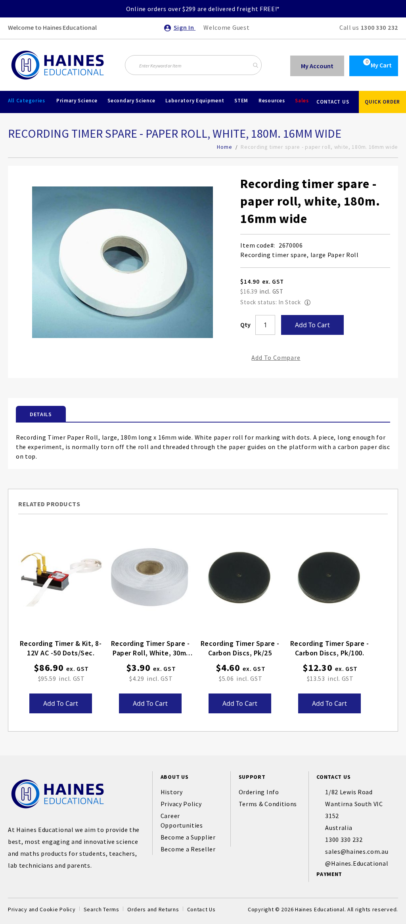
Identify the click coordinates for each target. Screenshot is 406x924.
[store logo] (57, 65)
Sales (302, 100)
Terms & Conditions (268, 804)
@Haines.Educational (356, 863)
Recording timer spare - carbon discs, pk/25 (240, 648)
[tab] (41, 414)
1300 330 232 (379, 27)
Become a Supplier (188, 837)
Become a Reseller (188, 849)
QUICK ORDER (382, 101)
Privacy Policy (181, 804)
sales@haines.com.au (356, 851)
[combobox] (193, 65)
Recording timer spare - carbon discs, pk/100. (329, 648)
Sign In (185, 27)
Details (41, 414)
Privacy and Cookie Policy (42, 909)
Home (224, 146)
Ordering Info (259, 792)
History (172, 792)
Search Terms (101, 909)
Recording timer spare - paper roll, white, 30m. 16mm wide (150, 649)
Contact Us (201, 909)
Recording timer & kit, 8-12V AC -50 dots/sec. (61, 648)
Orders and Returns (153, 909)
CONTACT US (332, 101)
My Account (317, 66)
